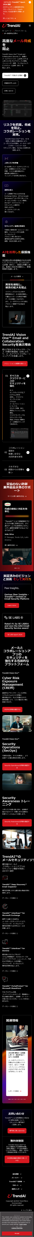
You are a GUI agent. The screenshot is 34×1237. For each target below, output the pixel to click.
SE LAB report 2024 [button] (15, 635)
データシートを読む (9, 898)
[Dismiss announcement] (30, 2)
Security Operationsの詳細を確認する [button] (17, 766)
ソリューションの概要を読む (14, 364)
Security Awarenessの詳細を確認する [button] (17, 822)
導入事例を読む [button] (10, 545)
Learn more (23, 1224)
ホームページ (6, 31)
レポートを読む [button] (13, 1091)
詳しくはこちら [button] (8, 18)
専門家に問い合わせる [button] (17, 1131)
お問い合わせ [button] (8, 91)
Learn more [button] (12, 605)
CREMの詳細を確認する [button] (12, 709)
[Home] (17, 1196)
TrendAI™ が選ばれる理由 (13, 75)
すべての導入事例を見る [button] (16, 496)
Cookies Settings (17, 1228)
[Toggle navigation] (30, 25)
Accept (17, 1233)
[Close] (32, 1214)
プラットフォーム (20, 31)
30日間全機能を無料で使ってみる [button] (17, 1159)
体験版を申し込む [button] (10, 83)
